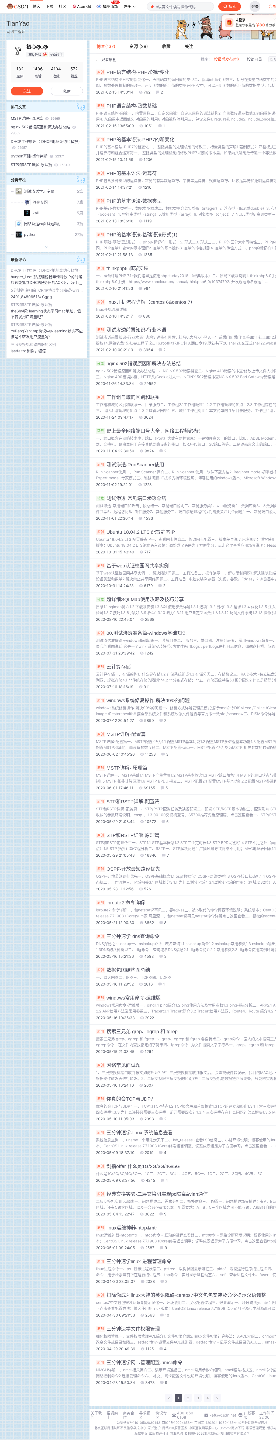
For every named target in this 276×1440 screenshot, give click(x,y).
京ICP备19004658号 (177, 1423)
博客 (36, 6)
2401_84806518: (26, 296)
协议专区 (161, 1415)
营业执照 (176, 1433)
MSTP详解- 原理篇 (35, 118)
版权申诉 (140, 1433)
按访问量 (254, 59)
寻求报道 (144, 1415)
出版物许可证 (158, 1433)
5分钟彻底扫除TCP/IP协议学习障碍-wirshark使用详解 (47, 290)
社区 (62, 6)
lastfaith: (19, 351)
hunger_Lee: (22, 276)
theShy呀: (20, 311)
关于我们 (96, 1415)
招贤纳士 (112, 1415)
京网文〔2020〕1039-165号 (215, 1423)
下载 (49, 6)
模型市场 (110, 6)
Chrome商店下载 (231, 1428)
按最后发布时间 (227, 59)
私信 (67, 91)
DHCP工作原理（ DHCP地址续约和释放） (46, 144)
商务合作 (128, 1415)
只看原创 (108, 59)
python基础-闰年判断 (38, 156)
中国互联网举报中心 (203, 1428)
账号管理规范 (255, 1428)
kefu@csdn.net (222, 1415)
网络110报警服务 (174, 1428)
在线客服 (249, 1415)
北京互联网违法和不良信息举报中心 (120, 1428)
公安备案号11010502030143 (138, 1423)
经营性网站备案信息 (252, 1423)
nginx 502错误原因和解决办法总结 (41, 130)
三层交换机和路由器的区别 (33, 344)
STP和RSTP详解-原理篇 (40, 164)
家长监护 (154, 1428)
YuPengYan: (22, 331)
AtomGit (84, 6)
